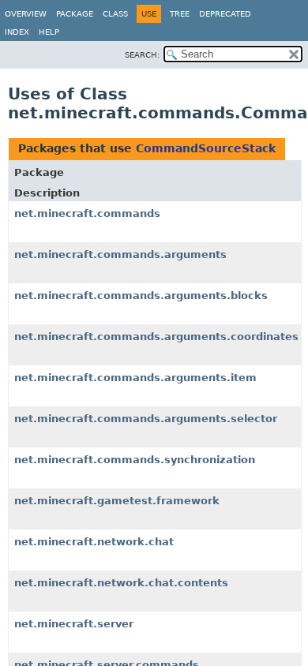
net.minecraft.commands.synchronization (134, 460)
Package (74, 13)
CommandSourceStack (206, 148)
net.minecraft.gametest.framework (117, 501)
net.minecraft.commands (87, 213)
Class (115, 13)
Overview (26, 13)
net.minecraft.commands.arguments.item (135, 378)
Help (49, 32)
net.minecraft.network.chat (94, 542)
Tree (180, 13)
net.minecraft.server (73, 624)
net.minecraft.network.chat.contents (121, 583)
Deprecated (225, 13)
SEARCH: (142, 55)
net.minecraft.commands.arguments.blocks (141, 295)
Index (17, 32)
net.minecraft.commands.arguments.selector (145, 419)
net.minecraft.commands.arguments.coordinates (156, 336)
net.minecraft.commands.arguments (120, 254)
